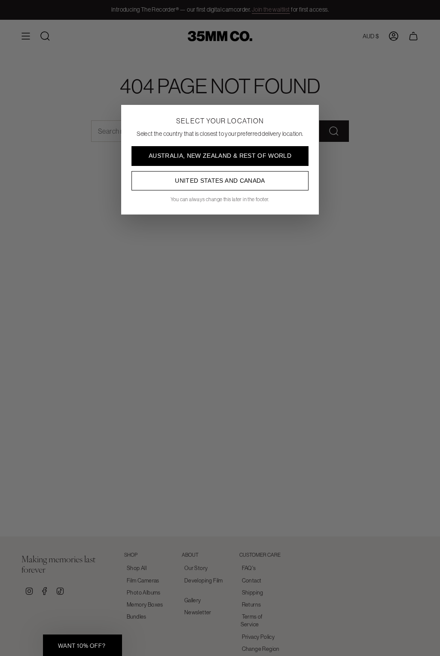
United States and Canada (220, 180)
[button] (82, 645)
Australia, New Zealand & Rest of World (220, 155)
